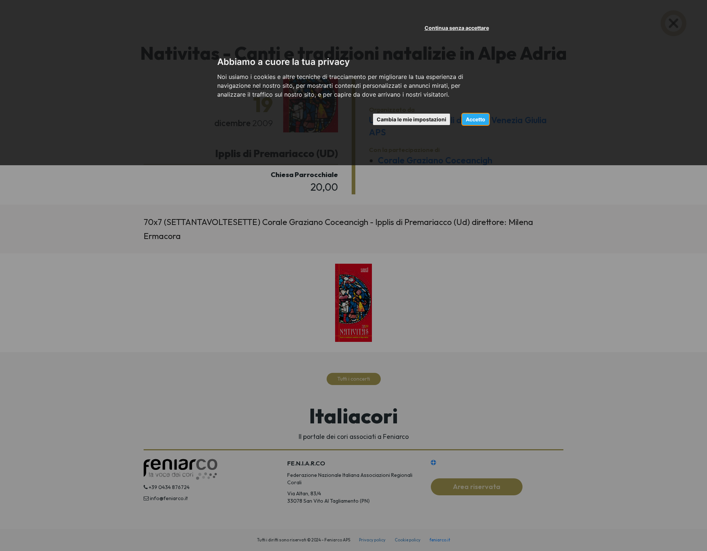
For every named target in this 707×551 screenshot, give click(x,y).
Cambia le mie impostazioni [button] (411, 119)
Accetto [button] (475, 119)
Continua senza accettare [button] (457, 28)
